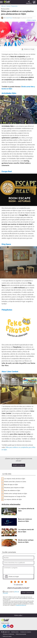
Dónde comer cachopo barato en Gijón (15, 493)
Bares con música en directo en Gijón (25, 520)
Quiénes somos (14, 632)
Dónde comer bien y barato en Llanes (15, 481)
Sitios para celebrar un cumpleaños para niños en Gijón (18, 448)
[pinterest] (11, 626)
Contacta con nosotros (25, 632)
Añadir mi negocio (18, 465)
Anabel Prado (9, 18)
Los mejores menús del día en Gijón (14, 478)
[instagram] (8, 626)
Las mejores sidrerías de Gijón (13, 499)
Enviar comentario (27, 592)
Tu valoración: (18, 585)
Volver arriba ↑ (18, 615)
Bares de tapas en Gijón (11, 484)
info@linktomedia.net (21, 605)
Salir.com (3, 6)
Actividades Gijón (9, 93)
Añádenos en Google (29, 49)
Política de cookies (7, 636)
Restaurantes (14, 6)
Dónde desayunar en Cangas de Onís (15, 496)
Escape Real (7, 171)
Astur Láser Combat (10, 371)
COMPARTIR (29, 3)
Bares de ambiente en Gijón (12, 490)
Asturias (8, 6)
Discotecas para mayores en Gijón (14, 487)
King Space (6, 244)
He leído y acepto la (11, 592)
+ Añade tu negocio (31, 20)
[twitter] (4, 626)
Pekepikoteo (7, 309)
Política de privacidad (21, 634)
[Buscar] (34, 2)
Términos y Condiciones (8, 634)
